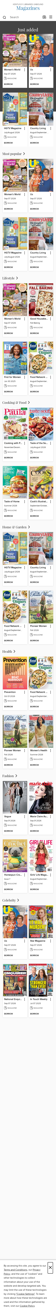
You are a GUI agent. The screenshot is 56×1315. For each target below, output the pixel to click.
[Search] (4, 17)
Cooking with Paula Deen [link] (13, 443)
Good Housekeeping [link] (39, 318)
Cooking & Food (14, 402)
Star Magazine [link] (37, 941)
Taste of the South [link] (39, 443)
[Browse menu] (51, 17)
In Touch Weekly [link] (38, 999)
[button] (24, 70)
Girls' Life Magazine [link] (39, 875)
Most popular (12, 153)
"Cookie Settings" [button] (25, 1294)
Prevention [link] (10, 692)
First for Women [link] (12, 377)
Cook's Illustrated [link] (39, 501)
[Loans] (44, 17)
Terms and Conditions (15, 1269)
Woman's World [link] (12, 69)
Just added (28, 29)
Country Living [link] (38, 128)
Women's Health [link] (38, 750)
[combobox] (21, 17)
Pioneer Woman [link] (38, 626)
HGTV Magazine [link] (12, 128)
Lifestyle (8, 278)
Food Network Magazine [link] (39, 377)
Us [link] (31, 69)
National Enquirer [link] (13, 999)
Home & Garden (14, 527)
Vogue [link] (7, 816)
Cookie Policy (27, 1305)
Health (7, 651)
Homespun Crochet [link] (13, 875)
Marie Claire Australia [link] (39, 816)
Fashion (8, 776)
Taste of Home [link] (11, 501)
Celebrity (9, 900)
